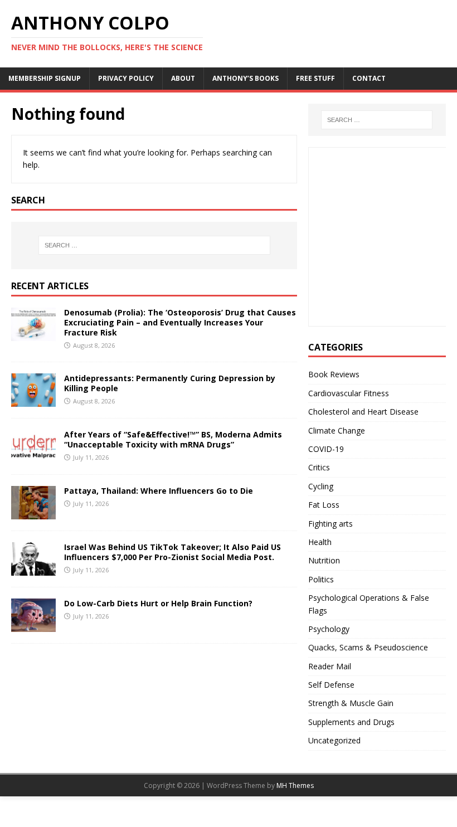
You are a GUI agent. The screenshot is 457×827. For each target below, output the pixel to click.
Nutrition (324, 560)
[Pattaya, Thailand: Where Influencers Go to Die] (33, 512)
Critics (319, 467)
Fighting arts (330, 523)
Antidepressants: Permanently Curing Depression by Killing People (169, 383)
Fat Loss (323, 504)
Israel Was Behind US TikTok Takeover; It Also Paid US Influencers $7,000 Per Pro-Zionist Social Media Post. (172, 552)
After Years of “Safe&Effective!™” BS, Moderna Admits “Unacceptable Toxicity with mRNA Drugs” (173, 439)
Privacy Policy (126, 78)
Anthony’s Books (245, 78)
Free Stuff (315, 78)
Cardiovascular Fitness (348, 393)
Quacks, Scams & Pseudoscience (368, 647)
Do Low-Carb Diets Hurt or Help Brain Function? (158, 603)
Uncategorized (334, 740)
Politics (321, 579)
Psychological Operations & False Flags (368, 603)
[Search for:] (154, 245)
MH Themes (295, 785)
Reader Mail (329, 666)
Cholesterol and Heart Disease (363, 411)
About (183, 78)
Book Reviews (333, 374)
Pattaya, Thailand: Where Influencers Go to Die (158, 490)
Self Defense (331, 684)
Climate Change (336, 430)
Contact (369, 78)
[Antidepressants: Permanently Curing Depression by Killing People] (33, 400)
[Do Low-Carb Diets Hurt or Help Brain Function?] (33, 625)
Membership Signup (44, 78)
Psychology (328, 629)
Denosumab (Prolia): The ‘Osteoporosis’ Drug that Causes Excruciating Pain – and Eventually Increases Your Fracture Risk (180, 322)
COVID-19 (326, 449)
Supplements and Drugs (351, 722)
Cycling (320, 486)
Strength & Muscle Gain (350, 703)
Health (320, 542)
